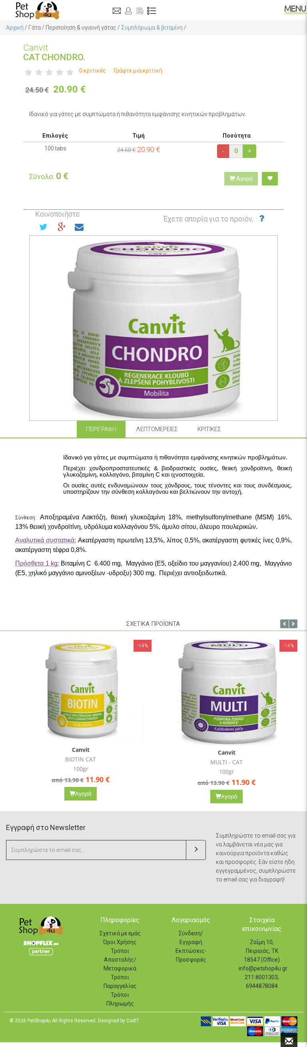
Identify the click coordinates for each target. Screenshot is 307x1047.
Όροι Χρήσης (120, 942)
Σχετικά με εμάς (120, 933)
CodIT (132, 1020)
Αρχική (15, 27)
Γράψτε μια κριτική (138, 70)
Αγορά (244, 178)
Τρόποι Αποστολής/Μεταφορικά (120, 960)
